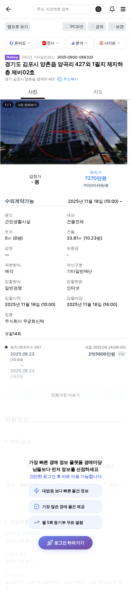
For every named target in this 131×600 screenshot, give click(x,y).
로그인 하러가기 (69, 542)
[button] (65, 132)
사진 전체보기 (27, 105)
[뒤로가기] (15, 9)
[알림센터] (112, 9)
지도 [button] (98, 92)
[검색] (98, 9)
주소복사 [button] (70, 79)
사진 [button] (33, 92)
